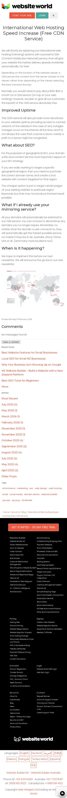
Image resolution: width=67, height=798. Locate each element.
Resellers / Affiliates (44, 632)
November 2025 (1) (13, 434)
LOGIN (42, 15)
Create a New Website (45, 622)
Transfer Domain (16, 672)
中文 (33, 765)
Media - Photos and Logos (20, 716)
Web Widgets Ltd (28, 789)
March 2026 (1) (11, 416)
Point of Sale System (45, 548)
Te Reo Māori (40, 759)
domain (6, 500)
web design (41, 488)
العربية (47, 753)
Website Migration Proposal (21, 632)
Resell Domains (16, 683)
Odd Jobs (13, 655)
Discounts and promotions (47, 555)
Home (7, 512)
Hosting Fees (15, 622)
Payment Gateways (44, 545)
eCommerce (8, 488)
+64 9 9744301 (24, 779)
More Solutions (15, 592)
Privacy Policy (15, 727)
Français (24, 759)
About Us (15, 512)
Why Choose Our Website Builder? (23, 568)
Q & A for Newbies (17, 548)
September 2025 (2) (14, 446)
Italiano (11, 759)
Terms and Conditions (18, 723)
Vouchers (40, 558)
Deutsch (36, 753)
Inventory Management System (49, 585)
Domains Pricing (16, 625)
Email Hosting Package (19, 636)
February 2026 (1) (12, 422)
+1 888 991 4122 (54, 783)
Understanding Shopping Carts (49, 541)
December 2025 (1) (13, 428)
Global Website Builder (19, 545)
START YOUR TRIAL (22, 15)
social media (16, 494)
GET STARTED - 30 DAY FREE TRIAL (33, 527)
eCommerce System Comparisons (50, 595)
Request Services (43, 696)
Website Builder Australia (45, 773)
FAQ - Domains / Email (19, 679)
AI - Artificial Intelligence (20, 588)
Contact (41, 692)
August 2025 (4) (12, 452)
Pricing (13, 618)
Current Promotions (17, 659)
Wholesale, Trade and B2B (47, 551)
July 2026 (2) (9, 404)
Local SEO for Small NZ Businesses (24, 358)
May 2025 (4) (10, 464)
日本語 (58, 753)
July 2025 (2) (9, 458)
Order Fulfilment (43, 581)
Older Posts (9, 476)
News (12, 706)
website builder (49, 494)
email (5, 494)
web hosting (55, 488)
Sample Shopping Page (46, 592)
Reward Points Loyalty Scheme (49, 568)
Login (39, 665)
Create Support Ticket (45, 712)
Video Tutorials (16, 551)
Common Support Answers (47, 700)
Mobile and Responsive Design (22, 575)
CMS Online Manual (18, 585)
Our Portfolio (15, 710)
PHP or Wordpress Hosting (20, 645)
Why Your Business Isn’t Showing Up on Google (31, 364)
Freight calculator (44, 572)
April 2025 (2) (10, 470)
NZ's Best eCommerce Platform (49, 608)
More (5, 386)
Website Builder (18, 537)
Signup (40, 618)
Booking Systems (43, 562)
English (24, 753)
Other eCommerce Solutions (48, 612)
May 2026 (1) (9, 410)
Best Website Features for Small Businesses (29, 352)
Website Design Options (19, 629)
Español (55, 759)
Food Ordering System (45, 565)
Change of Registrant (18, 676)
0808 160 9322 (17, 783)
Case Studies (15, 700)
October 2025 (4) (12, 440)
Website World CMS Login (47, 669)
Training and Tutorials (46, 703)
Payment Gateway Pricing (20, 652)
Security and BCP (16, 720)
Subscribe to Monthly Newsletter (49, 629)
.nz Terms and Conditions (20, 686)
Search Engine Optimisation (21, 571)
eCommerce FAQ (16, 555)
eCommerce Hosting (45, 605)
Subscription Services (45, 598)
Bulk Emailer (15, 558)
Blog (24, 512)
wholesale (27, 500)
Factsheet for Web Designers (21, 581)
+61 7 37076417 (54, 779)
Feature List (14, 578)
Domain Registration (18, 669)
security (16, 500)
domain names (32, 494)
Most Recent (10, 398)
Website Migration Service (47, 625)
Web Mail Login (43, 672)
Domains (14, 665)
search (54, 16)
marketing (22, 488)
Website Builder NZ (17, 541)
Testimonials (15, 713)
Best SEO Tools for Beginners (20, 380)
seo (31, 488)
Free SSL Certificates (17, 649)
